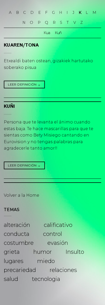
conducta (16, 233)
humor (42, 251)
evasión (57, 242)
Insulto (74, 251)
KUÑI (9, 106)
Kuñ (58, 32)
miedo (46, 261)
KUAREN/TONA (21, 45)
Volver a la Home (21, 195)
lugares (13, 261)
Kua (47, 32)
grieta (12, 251)
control (52, 233)
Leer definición (24, 84)
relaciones (63, 270)
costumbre (19, 242)
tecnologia (46, 279)
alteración (17, 225)
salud (11, 279)
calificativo (58, 225)
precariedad (20, 270)
